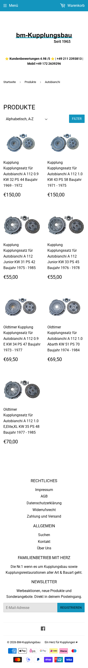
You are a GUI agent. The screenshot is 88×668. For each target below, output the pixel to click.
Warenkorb (76, 5)
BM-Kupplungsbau (28, 642)
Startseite (9, 82)
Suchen (44, 535)
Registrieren (71, 607)
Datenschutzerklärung (44, 503)
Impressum (44, 490)
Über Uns (44, 548)
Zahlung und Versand (44, 516)
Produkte (30, 82)
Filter (77, 118)
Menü (13, 5)
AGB (44, 496)
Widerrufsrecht (44, 510)
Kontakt (44, 541)
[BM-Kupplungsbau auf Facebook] (43, 629)
